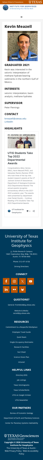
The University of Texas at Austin (21, 448)
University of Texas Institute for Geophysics (21, 241)
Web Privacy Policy (13, 451)
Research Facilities (21, 347)
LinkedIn (9, 121)
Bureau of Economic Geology (21, 413)
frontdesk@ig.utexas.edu (25, 305)
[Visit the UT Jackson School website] (21, 439)
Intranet (21, 362)
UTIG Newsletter (21, 400)
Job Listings (21, 380)
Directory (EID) (21, 375)
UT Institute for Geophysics (20, 9)
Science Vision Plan (21, 357)
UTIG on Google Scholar (21, 395)
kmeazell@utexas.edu (15, 118)
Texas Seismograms (21, 385)
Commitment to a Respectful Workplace (21, 327)
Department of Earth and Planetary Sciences (21, 418)
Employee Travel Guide (21, 332)
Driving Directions (21, 266)
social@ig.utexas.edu (21, 313)
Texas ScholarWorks (21, 390)
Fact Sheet (21, 352)
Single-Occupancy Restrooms (21, 342)
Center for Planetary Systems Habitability (21, 423)
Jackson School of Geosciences (12, 2)
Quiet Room (21, 337)
